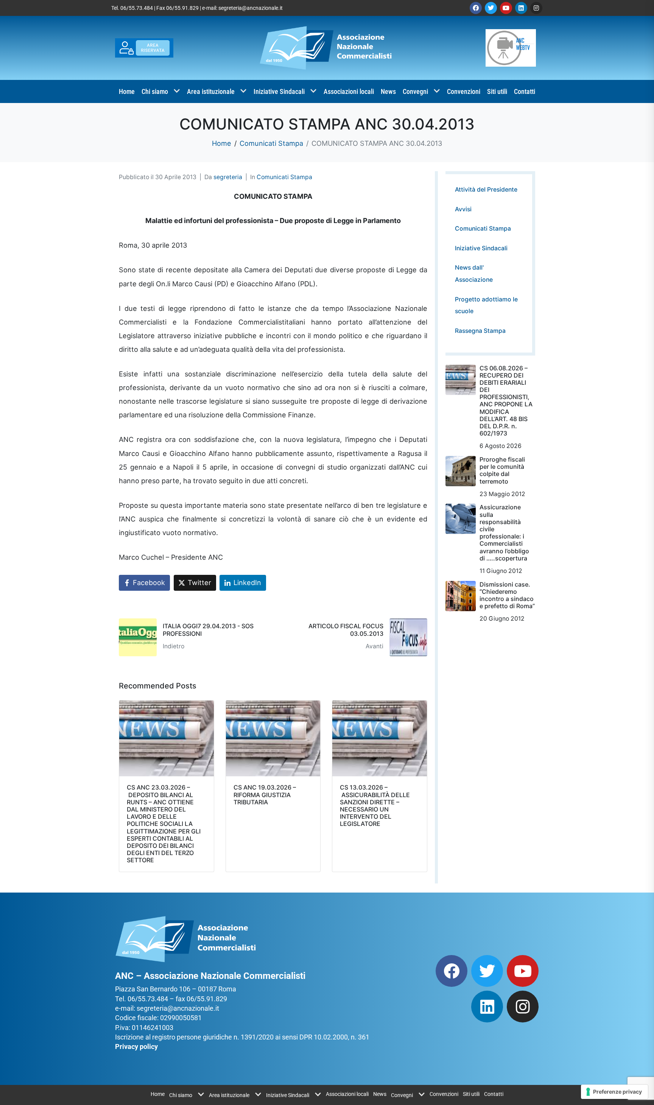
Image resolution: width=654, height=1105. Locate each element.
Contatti (524, 91)
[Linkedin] (521, 8)
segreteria (227, 177)
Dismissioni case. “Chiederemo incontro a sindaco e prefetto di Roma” (507, 595)
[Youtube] (506, 8)
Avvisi (463, 209)
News (388, 91)
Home (127, 91)
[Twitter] (491, 8)
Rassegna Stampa (480, 330)
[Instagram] (536, 8)
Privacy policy (136, 1046)
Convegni (415, 91)
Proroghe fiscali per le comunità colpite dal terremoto (502, 470)
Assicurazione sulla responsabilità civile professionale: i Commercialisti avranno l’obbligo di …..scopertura (504, 532)
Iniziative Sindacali (279, 91)
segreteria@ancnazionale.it (250, 8)
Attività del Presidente (486, 189)
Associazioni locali (349, 91)
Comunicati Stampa (284, 177)
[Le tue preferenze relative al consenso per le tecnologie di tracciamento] (614, 1092)
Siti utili (497, 91)
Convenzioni (463, 91)
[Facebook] (476, 8)
